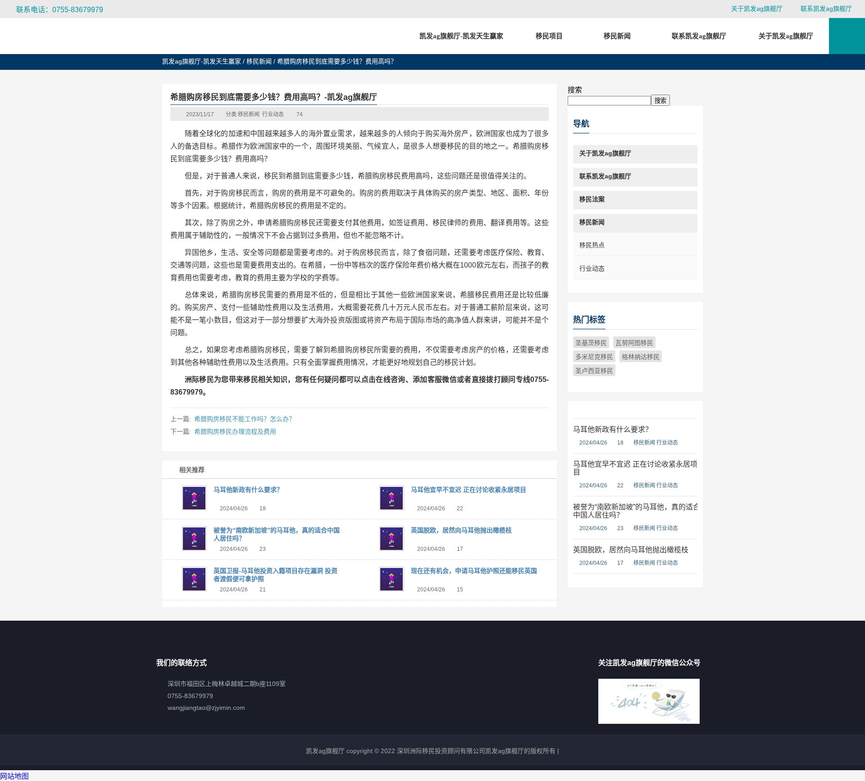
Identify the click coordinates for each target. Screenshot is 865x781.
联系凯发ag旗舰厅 (826, 8)
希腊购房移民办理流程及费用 (235, 431)
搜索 (575, 90)
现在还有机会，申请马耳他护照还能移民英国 (474, 570)
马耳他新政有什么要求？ (248, 489)
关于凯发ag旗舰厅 (757, 8)
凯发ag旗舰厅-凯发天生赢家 (461, 36)
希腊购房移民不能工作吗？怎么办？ (244, 418)
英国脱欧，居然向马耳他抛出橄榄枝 (461, 530)
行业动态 (273, 114)
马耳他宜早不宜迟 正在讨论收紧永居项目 (468, 489)
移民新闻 (259, 61)
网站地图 (14, 776)
